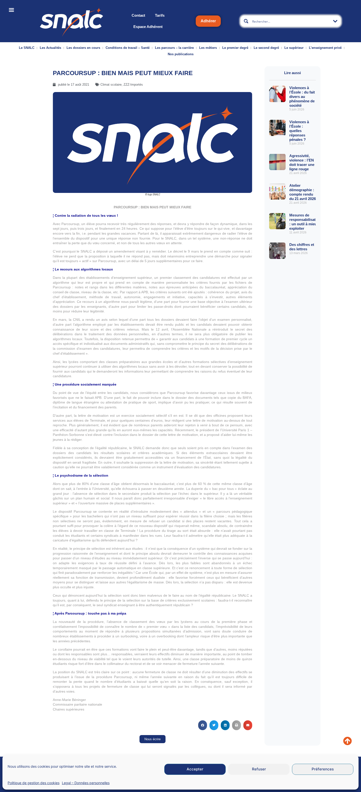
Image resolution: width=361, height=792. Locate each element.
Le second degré (266, 48)
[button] (202, 725)
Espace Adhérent (148, 27)
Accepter (195, 769)
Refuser (259, 769)
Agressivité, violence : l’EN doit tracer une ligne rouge (301, 162)
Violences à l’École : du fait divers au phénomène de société (302, 96)
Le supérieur (294, 48)
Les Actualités (50, 48)
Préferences (323, 769)
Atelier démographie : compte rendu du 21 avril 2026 (302, 192)
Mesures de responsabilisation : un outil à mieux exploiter (305, 221)
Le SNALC (26, 48)
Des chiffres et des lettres (301, 246)
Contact (138, 15)
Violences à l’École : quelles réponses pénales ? (299, 131)
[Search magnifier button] (246, 21)
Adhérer (208, 21)
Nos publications (181, 54)
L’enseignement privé (325, 48)
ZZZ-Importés (133, 84)
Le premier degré (235, 48)
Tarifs (160, 15)
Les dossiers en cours (83, 48)
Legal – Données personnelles (86, 783)
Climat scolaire (111, 84)
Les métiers (208, 48)
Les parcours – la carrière (174, 48)
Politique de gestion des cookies (33, 783)
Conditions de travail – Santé (128, 48)
